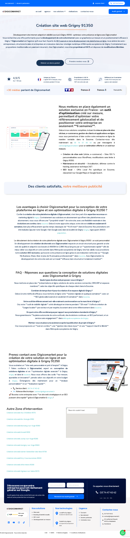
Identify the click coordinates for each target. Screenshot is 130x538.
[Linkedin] (9, 522)
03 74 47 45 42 (83, 143)
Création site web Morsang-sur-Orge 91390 (24, 426)
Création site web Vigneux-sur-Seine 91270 (23, 471)
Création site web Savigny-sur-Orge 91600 (23, 445)
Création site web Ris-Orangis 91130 (20, 419)
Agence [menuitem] (47, 11)
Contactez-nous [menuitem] (87, 11)
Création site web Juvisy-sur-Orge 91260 (22, 439)
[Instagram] (19, 522)
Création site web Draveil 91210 (19, 432)
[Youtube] (14, 522)
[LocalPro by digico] (56, 513)
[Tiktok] (24, 522)
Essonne (44, 224)
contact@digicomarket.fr (69, 146)
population (61, 233)
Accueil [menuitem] (38, 11)
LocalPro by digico (65, 513)
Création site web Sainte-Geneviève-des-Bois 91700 (27, 452)
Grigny (36, 218)
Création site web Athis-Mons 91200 (21, 465)
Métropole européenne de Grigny (75, 318)
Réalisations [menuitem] (73, 11)
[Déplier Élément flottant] (122, 532)
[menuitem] (59, 11)
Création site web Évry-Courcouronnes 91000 (24, 458)
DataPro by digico (65, 521)
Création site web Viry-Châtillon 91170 (21, 413)
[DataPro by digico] (56, 523)
